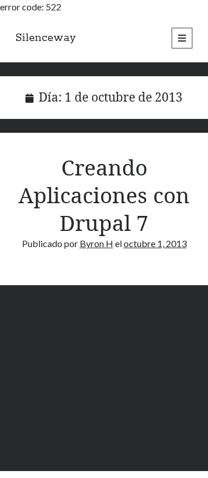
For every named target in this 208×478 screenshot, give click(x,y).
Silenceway (46, 38)
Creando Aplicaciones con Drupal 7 (104, 194)
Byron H (96, 243)
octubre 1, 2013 (155, 243)
